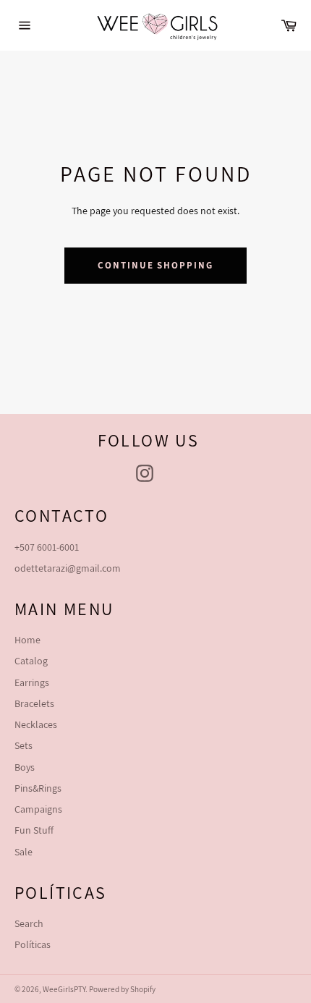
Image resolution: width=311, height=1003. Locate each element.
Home (27, 639)
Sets (23, 745)
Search (28, 923)
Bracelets (34, 703)
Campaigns (38, 809)
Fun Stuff (34, 830)
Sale (23, 851)
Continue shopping (155, 265)
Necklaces (35, 724)
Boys (24, 767)
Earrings (31, 682)
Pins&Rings (37, 788)
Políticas (32, 944)
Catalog (31, 660)
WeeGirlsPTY (64, 989)
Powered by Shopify (122, 989)
